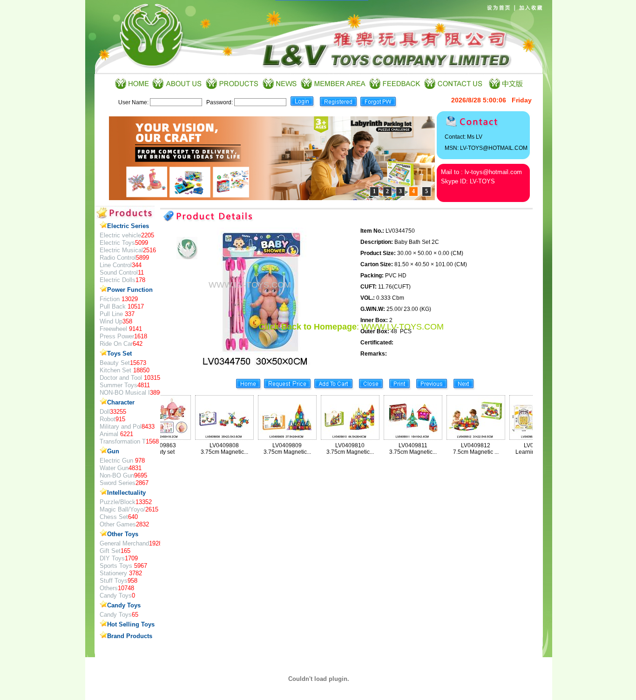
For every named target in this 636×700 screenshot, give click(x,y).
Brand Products (129, 636)
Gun (113, 451)
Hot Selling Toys (131, 624)
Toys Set (119, 353)
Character (121, 402)
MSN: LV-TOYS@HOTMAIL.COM (486, 148)
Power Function (130, 289)
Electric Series (128, 225)
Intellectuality (126, 492)
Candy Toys (124, 605)
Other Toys (122, 534)
